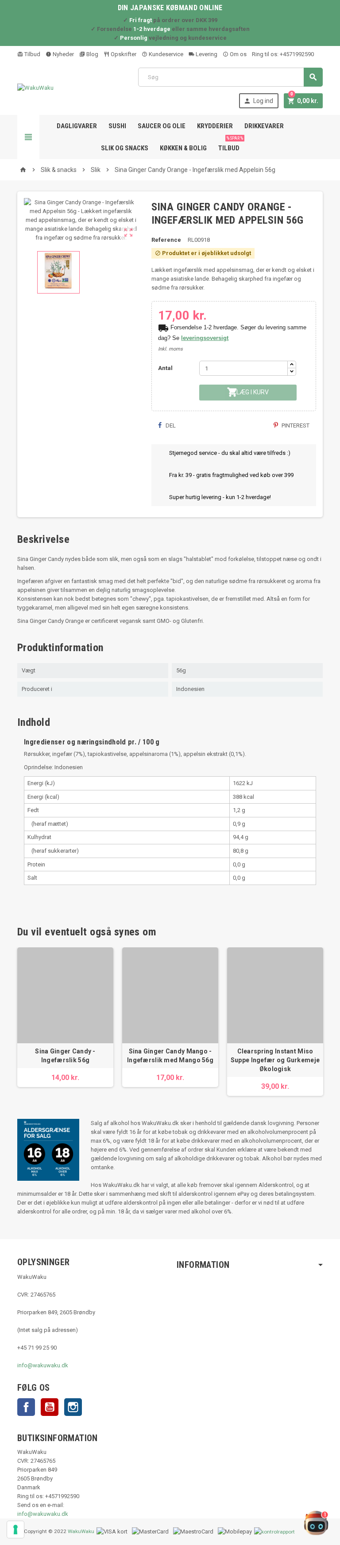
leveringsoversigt (204, 338)
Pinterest (294, 425)
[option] (65, 1017)
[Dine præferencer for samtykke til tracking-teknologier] (15, 1529)
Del (170, 425)
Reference (166, 240)
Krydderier (215, 126)
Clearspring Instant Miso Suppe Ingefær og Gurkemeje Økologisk (275, 1060)
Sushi (117, 126)
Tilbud (31, 54)
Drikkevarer (264, 126)
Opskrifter (122, 54)
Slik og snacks (124, 148)
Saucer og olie (161, 126)
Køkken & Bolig (183, 148)
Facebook (26, 1407)
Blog (91, 54)
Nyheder (62, 54)
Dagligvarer (77, 126)
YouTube (49, 1407)
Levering (205, 54)
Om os (237, 54)
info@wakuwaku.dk (42, 1365)
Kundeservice (165, 54)
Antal (165, 368)
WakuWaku (81, 1531)
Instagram (73, 1407)
